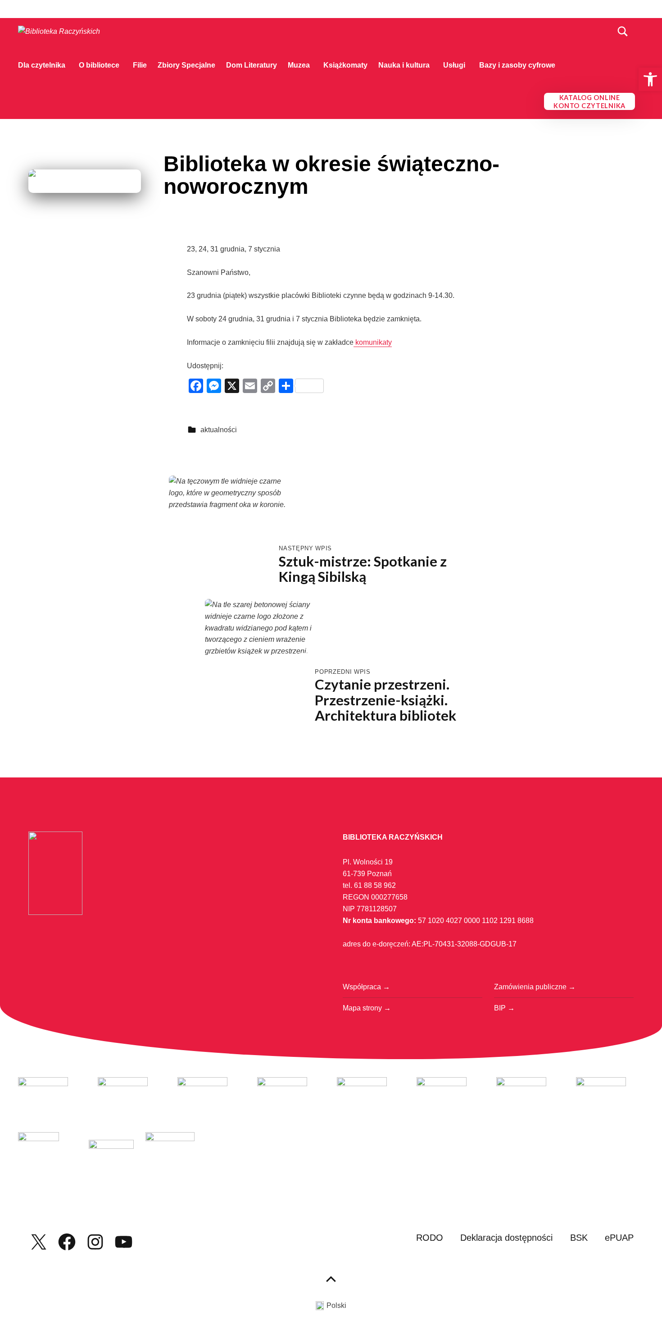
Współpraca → (366, 987)
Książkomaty (345, 65)
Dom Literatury (251, 65)
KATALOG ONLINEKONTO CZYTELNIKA (589, 102)
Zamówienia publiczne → (535, 987)
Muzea (299, 65)
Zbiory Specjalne (186, 65)
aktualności (218, 430)
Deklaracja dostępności (506, 1238)
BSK (579, 1238)
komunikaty (373, 342)
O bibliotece (99, 65)
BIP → (504, 1008)
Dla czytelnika (41, 65)
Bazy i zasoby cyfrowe (517, 65)
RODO (429, 1238)
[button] (650, 79)
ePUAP (619, 1238)
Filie (140, 65)
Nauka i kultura (404, 65)
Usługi (454, 65)
